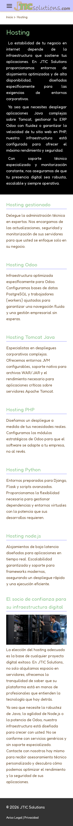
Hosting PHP (20, 409)
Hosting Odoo (21, 265)
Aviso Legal (14, 817)
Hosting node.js (23, 536)
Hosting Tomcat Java (30, 337)
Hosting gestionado (28, 204)
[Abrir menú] (9, 6)
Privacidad (31, 817)
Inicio (9, 17)
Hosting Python (23, 469)
